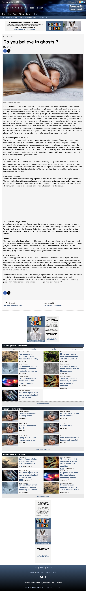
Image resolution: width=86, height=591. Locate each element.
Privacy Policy (37, 587)
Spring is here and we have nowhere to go (27, 438)
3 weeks (53, 349)
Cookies (49, 587)
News (9, 14)
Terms (27, 587)
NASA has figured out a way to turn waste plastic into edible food (28, 395)
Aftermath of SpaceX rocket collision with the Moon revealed (69, 368)
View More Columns (43, 449)
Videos (21, 14)
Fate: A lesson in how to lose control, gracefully (69, 438)
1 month (73, 349)
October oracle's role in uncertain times (69, 414)
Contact (73, 2)
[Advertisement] (43, 203)
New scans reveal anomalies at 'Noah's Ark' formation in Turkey (28, 356)
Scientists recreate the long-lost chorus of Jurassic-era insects (28, 461)
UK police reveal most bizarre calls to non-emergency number (27, 380)
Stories (28, 14)
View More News (43, 404)
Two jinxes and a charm (53, 305)
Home (4, 14)
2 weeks (33, 349)
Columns (35, 14)
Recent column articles (13, 408)
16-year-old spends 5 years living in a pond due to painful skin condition (68, 382)
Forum (15, 14)
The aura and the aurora (12, 305)
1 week (12, 349)
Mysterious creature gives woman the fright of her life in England (69, 356)
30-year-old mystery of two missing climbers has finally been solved (28, 368)
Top (35, 567)
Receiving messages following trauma (27, 414)
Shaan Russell (31, 17)
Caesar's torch (66, 425)
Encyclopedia (51, 572)
